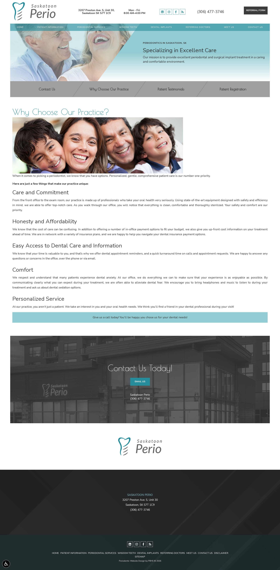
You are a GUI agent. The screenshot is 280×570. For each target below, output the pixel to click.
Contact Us (255, 27)
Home (20, 27)
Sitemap (140, 556)
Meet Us (229, 27)
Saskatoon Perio (140, 395)
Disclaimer (221, 553)
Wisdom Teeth (128, 27)
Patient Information (50, 27)
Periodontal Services (91, 27)
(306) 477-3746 (210, 11)
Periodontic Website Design (132, 561)
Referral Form (255, 10)
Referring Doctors (198, 27)
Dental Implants (161, 27)
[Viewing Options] (6, 564)
